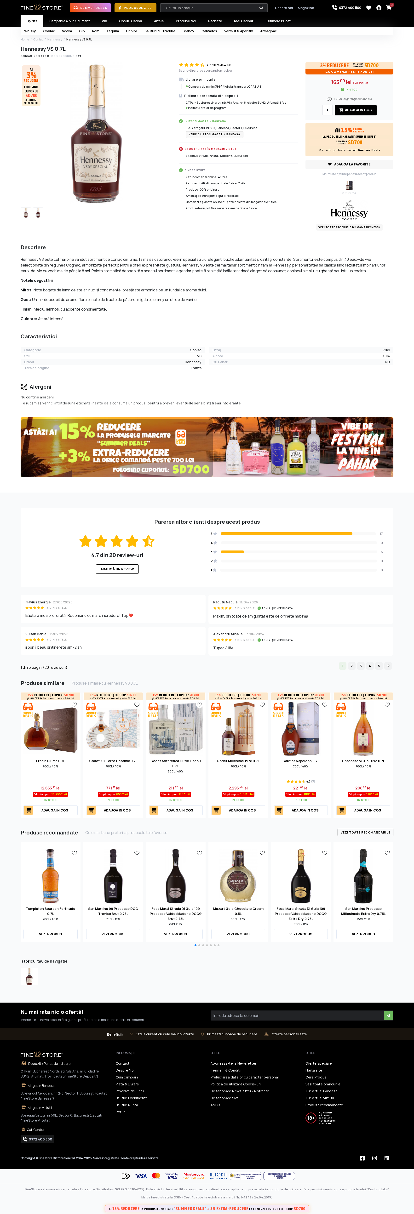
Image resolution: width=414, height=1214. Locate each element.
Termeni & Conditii (226, 1070)
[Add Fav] (74, 704)
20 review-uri (221, 65)
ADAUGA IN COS (358, 110)
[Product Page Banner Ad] (207, 446)
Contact (123, 1063)
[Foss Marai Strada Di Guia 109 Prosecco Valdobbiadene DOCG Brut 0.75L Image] (175, 875)
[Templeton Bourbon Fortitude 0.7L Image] (50, 875)
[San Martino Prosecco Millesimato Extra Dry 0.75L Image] (363, 875)
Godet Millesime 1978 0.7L (238, 761)
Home (25, 39)
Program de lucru (130, 1091)
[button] (195, 945)
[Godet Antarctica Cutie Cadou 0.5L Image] (175, 728)
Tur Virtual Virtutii (319, 1098)
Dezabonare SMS (225, 1098)
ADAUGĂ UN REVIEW (117, 569)
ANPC (215, 1105)
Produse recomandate (324, 1105)
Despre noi (284, 8)
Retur (120, 1112)
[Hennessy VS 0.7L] (29, 976)
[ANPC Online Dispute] (279, 1176)
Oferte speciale (318, 1063)
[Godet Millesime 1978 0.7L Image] (238, 728)
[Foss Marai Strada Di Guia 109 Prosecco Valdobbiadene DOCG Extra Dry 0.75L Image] (300, 875)
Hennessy (54, 39)
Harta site (313, 1070)
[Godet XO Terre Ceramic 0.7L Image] (113, 728)
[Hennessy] (349, 209)
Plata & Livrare (127, 1084)
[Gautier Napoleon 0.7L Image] (300, 728)
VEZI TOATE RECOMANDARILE (365, 832)
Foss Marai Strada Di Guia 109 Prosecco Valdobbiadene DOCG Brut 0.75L (176, 913)
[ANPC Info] (246, 1176)
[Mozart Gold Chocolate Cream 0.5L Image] (238, 875)
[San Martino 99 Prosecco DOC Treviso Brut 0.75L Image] (113, 875)
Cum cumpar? (127, 1077)
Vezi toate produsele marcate (349, 150)
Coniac (38, 39)
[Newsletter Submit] (388, 1015)
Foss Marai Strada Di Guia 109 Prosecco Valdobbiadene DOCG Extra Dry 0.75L (301, 913)
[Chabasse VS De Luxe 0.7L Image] (363, 728)
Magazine (306, 8)
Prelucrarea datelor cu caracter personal (245, 1077)
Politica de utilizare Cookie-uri (236, 1084)
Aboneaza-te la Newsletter (234, 1063)
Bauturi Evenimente (132, 1098)
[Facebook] (362, 1158)
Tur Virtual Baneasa (321, 1091)
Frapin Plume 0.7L (50, 761)
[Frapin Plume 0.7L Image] (50, 728)
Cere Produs (315, 1077)
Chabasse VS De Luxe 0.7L (363, 761)
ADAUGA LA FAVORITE (352, 164)
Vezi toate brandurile (322, 1084)
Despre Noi (125, 1070)
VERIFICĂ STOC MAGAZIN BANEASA (214, 134)
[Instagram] (374, 1158)
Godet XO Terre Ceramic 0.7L (113, 761)
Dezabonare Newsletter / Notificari (240, 1091)
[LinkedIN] (387, 1158)
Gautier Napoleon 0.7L (300, 761)
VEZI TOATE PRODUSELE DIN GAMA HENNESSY (349, 227)
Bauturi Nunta (127, 1105)
